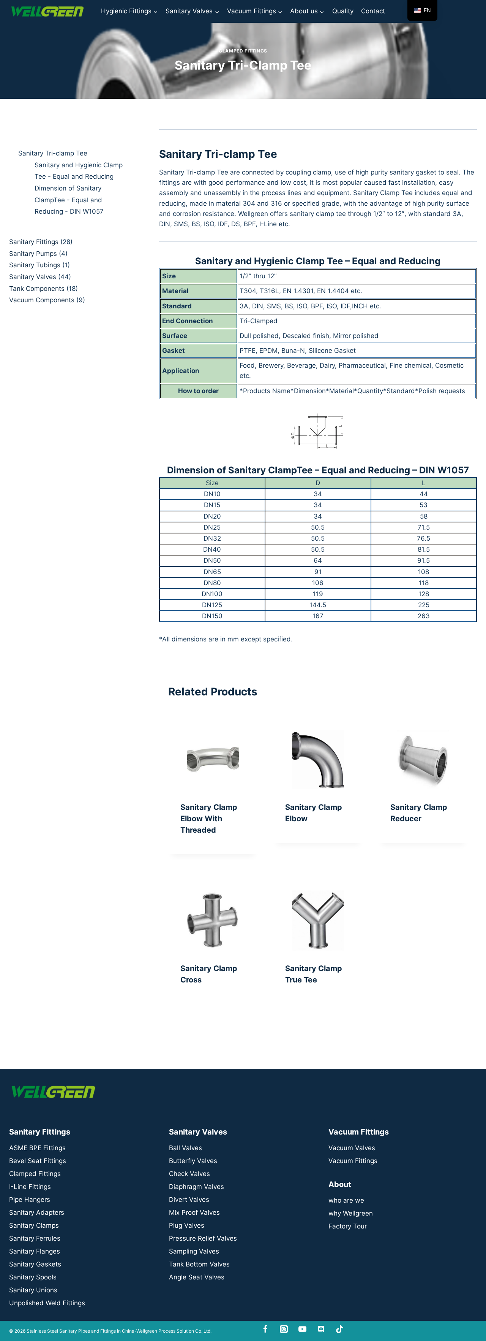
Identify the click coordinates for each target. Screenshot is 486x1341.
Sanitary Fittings (33, 242)
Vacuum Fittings (352, 1161)
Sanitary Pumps (33, 253)
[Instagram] (284, 1329)
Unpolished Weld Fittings (47, 1303)
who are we (346, 1200)
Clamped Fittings (243, 51)
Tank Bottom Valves (199, 1264)
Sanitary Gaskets (35, 1264)
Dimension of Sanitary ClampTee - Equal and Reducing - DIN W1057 (69, 199)
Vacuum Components (41, 300)
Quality (342, 11)
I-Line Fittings (30, 1186)
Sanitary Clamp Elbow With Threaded (208, 819)
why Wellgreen (350, 1213)
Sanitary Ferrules (34, 1238)
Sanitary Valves (32, 277)
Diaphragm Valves (196, 1186)
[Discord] (321, 1329)
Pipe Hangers (29, 1199)
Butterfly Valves (193, 1161)
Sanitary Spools (33, 1277)
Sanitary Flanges (34, 1251)
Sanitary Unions (33, 1290)
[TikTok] (339, 1329)
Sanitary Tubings (34, 265)
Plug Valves (186, 1225)
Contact (373, 11)
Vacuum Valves (351, 1148)
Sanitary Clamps (34, 1225)
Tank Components (37, 288)
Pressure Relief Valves (203, 1238)
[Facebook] (265, 1329)
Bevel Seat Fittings (37, 1161)
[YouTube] (302, 1329)
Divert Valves (189, 1199)
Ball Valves (185, 1148)
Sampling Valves (194, 1251)
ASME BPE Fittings (37, 1148)
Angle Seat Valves (196, 1277)
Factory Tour (347, 1226)
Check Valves (189, 1174)
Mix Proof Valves (194, 1212)
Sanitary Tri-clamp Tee (52, 153)
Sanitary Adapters (36, 1212)
